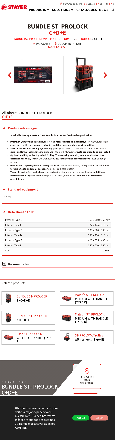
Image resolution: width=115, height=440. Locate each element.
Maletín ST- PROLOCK (90, 295)
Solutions (61, 9)
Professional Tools (43, 39)
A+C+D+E (23, 320)
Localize (87, 376)
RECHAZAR (99, 417)
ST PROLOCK (83, 39)
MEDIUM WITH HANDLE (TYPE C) (91, 300)
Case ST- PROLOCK (29, 334)
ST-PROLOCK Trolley (89, 335)
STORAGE (67, 39)
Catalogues (86, 9)
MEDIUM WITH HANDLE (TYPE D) (91, 320)
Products (37, 9)
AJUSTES (20, 427)
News (103, 9)
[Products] (48, 10)
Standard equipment (23, 189)
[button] (9, 75)
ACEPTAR (81, 417)
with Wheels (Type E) (89, 339)
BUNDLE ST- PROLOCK (32, 296)
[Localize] (87, 371)
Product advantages (23, 128)
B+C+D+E (23, 300)
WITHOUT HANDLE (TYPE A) (34, 339)
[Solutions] (72, 10)
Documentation (19, 264)
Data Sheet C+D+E (21, 212)
